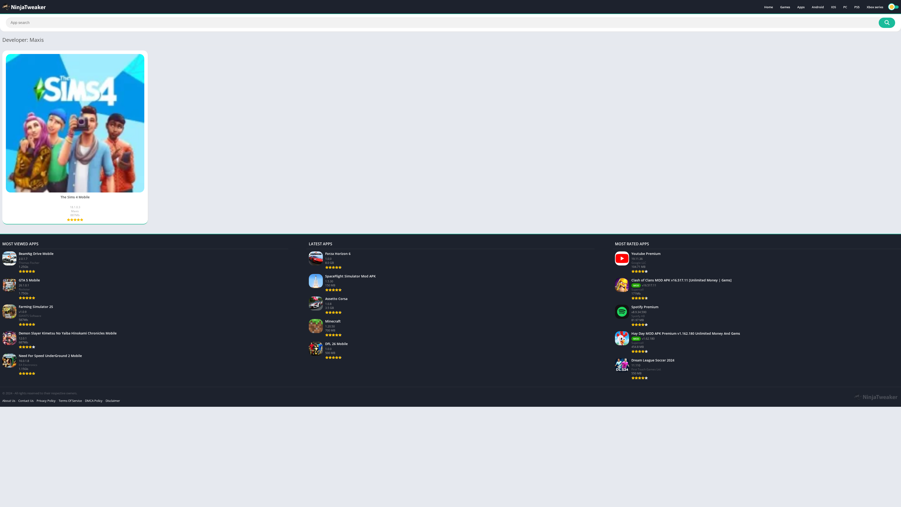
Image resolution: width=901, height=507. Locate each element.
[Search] (887, 23)
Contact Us (26, 401)
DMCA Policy (94, 401)
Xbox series (875, 7)
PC (845, 7)
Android (818, 7)
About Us (8, 401)
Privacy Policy (46, 401)
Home (768, 7)
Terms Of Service (70, 401)
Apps (801, 7)
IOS (833, 7)
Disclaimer (113, 401)
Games (785, 7)
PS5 (856, 7)
